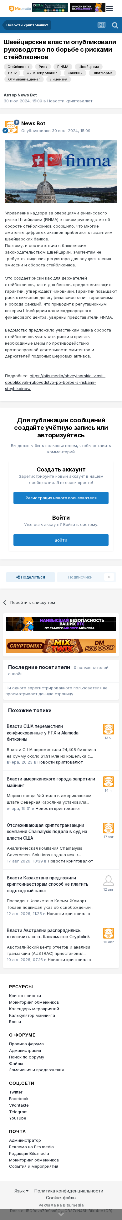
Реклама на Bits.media (31, 1146)
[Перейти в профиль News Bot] (11, 127)
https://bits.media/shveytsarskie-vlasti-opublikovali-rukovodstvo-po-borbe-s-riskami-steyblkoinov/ (55, 382)
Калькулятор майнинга (32, 1015)
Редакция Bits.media (29, 1153)
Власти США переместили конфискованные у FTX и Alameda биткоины (43, 733)
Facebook (18, 1098)
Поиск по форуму (26, 1056)
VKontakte (19, 1105)
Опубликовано (55, 130)
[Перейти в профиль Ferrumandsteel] (108, 880)
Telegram (18, 1111)
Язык (20, 1190)
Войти (61, 540)
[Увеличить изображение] (61, 171)
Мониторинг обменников (34, 1002)
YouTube (17, 1117)
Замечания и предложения (36, 1069)
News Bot (27, 94)
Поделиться (32, 576)
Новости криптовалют (69, 100)
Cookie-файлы (61, 1197)
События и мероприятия (33, 1166)
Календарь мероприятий (34, 1008)
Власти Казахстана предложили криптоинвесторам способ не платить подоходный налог (48, 884)
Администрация (25, 1050)
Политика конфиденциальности (68, 1190)
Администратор (25, 1140)
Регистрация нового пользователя (61, 497)
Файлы (16, 1063)
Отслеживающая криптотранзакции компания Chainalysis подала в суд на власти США (47, 832)
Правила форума (26, 1043)
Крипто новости (25, 995)
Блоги (15, 1021)
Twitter (16, 1091)
